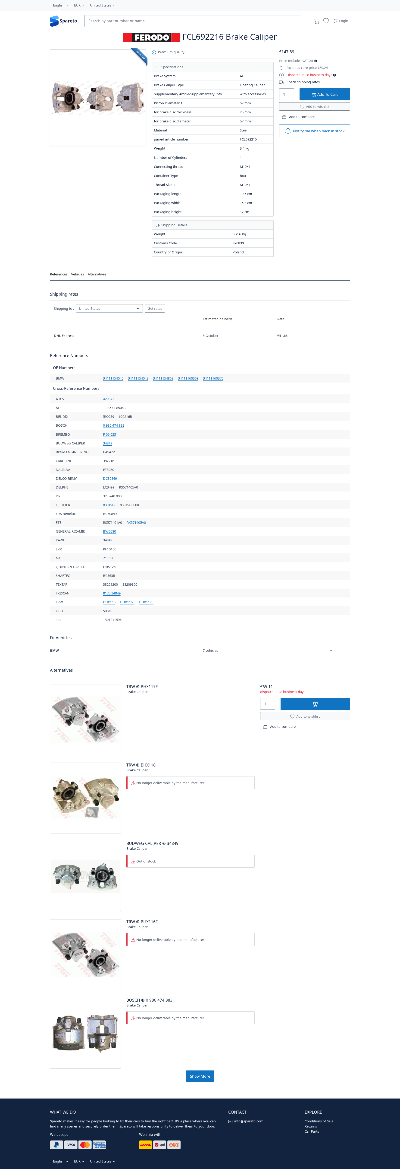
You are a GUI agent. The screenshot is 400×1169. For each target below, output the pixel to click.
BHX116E (127, 602)
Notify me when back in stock (319, 131)
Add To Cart (327, 94)
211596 (108, 558)
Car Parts (312, 1131)
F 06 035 (109, 434)
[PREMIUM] (98, 97)
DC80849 (110, 478)
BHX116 (109, 602)
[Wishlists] (326, 21)
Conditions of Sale (319, 1121)
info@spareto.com (248, 1121)
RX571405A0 (136, 522)
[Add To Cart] (315, 704)
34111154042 (138, 378)
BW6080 (109, 531)
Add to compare (301, 116)
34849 (107, 443)
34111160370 (213, 378)
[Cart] (317, 21)
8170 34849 (112, 593)
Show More (200, 1076)
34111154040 (113, 378)
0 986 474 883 (113, 425)
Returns (311, 1126)
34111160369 (188, 378)
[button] (60, 5)
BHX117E (146, 602)
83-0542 (109, 504)
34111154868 (163, 378)
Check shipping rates (303, 82)
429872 (108, 398)
